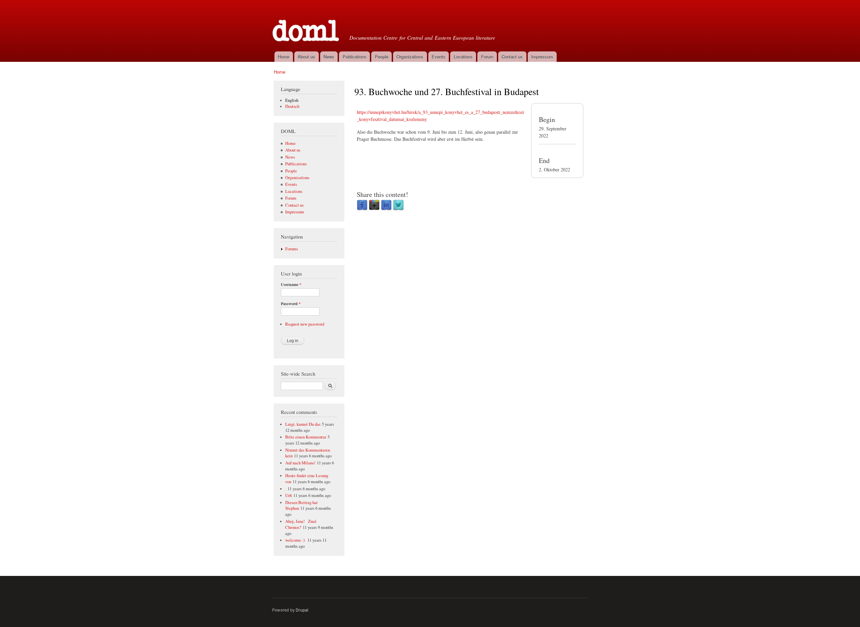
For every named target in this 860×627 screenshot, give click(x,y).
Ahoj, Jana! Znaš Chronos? (300, 524)
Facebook (362, 205)
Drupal (302, 610)
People (381, 56)
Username (291, 284)
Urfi (288, 495)
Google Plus (374, 205)
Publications (355, 56)
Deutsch (292, 106)
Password (291, 303)
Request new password (304, 324)
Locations (463, 56)
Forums (291, 249)
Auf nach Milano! (300, 463)
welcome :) (295, 540)
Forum (487, 56)
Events (438, 56)
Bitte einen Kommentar (305, 437)
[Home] (306, 25)
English (291, 100)
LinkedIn (386, 205)
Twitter (398, 205)
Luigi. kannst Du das (302, 424)
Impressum (542, 56)
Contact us (512, 56)
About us (306, 56)
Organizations (409, 56)
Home (283, 56)
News (329, 56)
